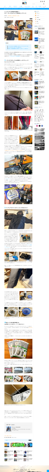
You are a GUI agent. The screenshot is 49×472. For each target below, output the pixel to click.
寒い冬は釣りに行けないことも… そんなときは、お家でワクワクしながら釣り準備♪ (20, 455)
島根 (42, 114)
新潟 (43, 115)
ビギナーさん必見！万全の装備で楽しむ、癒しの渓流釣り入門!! (10, 451)
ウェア (36, 7)
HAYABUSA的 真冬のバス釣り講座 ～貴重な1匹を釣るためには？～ (20, 459)
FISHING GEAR (16, 8)
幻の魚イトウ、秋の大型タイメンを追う (19, 451)
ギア (5, 7)
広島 (35, 115)
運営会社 (29, 469)
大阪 (42, 111)
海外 (41, 116)
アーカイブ (43, 7)
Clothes (5, 17)
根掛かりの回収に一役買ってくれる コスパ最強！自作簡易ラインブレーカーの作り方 (41, 97)
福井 (41, 117)
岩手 (40, 114)
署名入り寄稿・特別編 (8, 437)
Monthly (43, 28)
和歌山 (36, 111)
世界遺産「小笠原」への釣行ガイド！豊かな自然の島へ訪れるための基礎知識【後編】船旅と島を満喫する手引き (41, 40)
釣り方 (10, 7)
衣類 (4, 437)
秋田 (39, 118)
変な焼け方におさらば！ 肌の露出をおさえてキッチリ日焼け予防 (29, 451)
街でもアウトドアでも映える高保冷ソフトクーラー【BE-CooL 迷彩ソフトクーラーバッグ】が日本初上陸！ (41, 33)
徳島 (37, 115)
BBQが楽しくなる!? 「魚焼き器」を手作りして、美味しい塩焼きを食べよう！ (41, 87)
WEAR (18, 15)
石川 (36, 117)
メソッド (15, 437)
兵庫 (37, 110)
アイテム (13, 437)
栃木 (37, 116)
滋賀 (43, 116)
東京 (35, 116)
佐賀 (35, 110)
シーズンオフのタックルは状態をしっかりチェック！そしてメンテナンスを (18, 46)
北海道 (40, 110)
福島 (37, 118)
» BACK (6, 440)
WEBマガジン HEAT (8, 8)
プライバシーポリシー (33, 469)
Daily (36, 28)
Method (12, 17)
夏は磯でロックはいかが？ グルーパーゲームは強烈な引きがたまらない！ (41, 102)
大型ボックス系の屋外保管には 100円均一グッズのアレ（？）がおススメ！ (18, 48)
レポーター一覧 (21, 469)
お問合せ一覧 (25, 469)
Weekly (40, 28)
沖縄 (39, 116)
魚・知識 (21, 7)
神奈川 (39, 117)
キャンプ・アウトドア (27, 7)
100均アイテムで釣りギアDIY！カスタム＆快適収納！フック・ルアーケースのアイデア (37, 56)
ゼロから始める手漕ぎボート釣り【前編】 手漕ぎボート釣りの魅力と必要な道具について (29, 455)
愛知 (41, 115)
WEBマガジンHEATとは (16, 469)
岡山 (38, 114)
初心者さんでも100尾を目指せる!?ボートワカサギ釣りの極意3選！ (29, 459)
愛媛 (39, 115)
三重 (40, 109)
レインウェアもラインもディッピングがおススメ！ (15, 47)
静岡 (41, 119)
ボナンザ (21, 68)
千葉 (42, 110)
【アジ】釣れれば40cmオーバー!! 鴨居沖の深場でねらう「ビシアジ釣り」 (10, 459)
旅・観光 (40, 7)
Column (8, 17)
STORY (12, 8)
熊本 (35, 117)
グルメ (33, 7)
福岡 (35, 118)
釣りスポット (15, 7)
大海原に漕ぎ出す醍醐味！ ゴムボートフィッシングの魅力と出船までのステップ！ (41, 82)
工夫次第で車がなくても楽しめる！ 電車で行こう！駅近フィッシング (10, 455)
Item (10, 17)
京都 (42, 109)
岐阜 (36, 114)
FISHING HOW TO (14, 15)
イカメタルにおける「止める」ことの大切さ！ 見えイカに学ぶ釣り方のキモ (41, 92)
